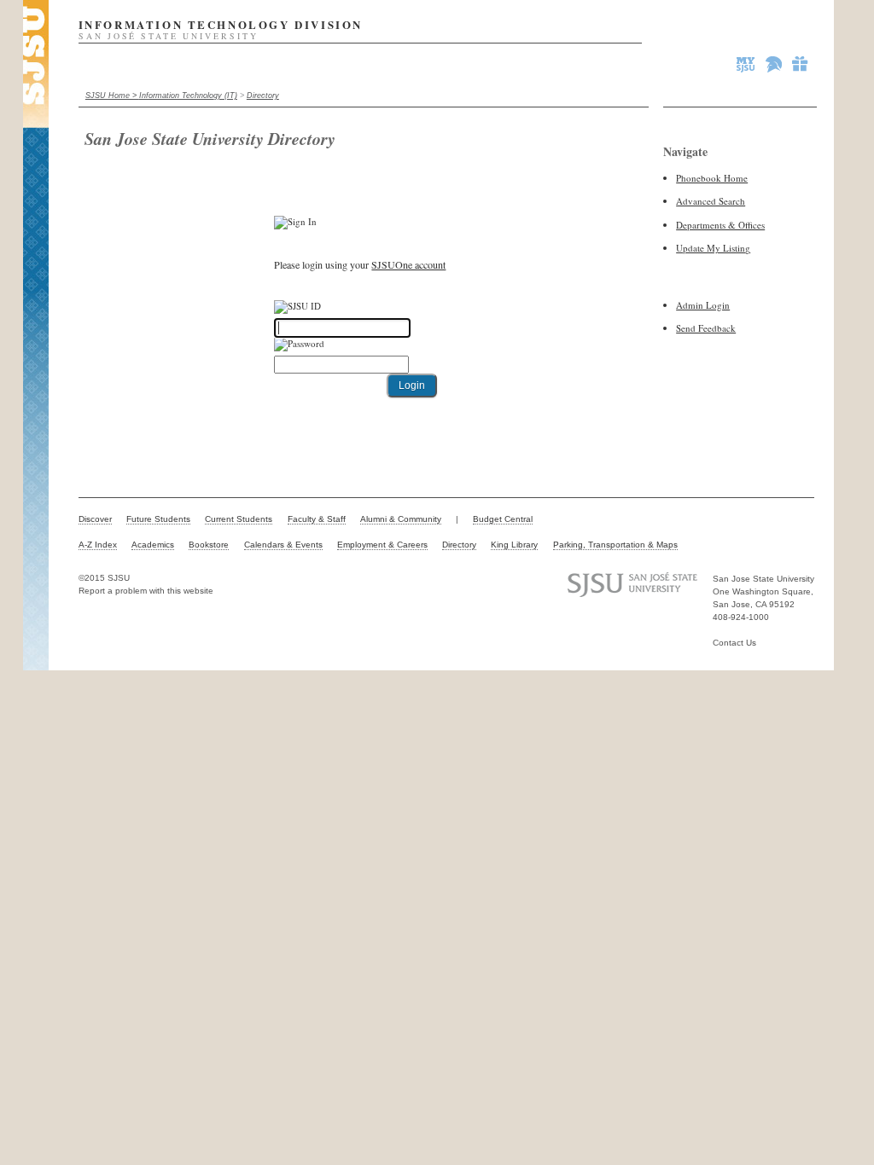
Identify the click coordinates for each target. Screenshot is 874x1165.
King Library (514, 544)
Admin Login (703, 304)
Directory (263, 95)
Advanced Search (710, 200)
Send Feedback (706, 328)
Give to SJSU (800, 63)
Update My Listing (713, 247)
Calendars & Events (283, 544)
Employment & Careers (382, 544)
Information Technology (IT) (188, 95)
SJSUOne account (408, 264)
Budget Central (503, 519)
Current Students (238, 519)
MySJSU (747, 63)
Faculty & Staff (317, 519)
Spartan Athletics (775, 63)
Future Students (158, 519)
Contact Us (734, 642)
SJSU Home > (112, 95)
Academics (152, 544)
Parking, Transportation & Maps (615, 544)
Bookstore (209, 544)
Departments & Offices (720, 224)
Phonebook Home (712, 177)
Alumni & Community (400, 519)
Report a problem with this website (146, 590)
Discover (95, 519)
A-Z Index (98, 544)
